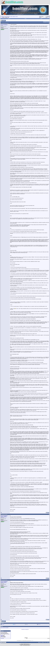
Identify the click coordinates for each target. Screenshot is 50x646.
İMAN (11, 16)
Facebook (3, 624)
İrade (3, 627)
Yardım (25, 18)
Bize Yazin (39, 642)
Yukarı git (48, 642)
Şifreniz (40, 17)
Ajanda (41, 18)
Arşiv (45, 642)
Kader (17, 16)
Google (27, 624)
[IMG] (1, 636)
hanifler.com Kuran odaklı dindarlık (6, 16)
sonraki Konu (26, 629)
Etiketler (2, 626)
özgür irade (7, 627)
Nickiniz (40, 16)
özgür (4, 627)
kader (1, 627)
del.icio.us (39, 624)
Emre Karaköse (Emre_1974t (4, 516)
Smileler (2, 635)
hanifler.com (43, 642)
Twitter (14, 624)
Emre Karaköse (4, 24)
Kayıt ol (9, 18)
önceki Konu (23, 629)
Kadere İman (14, 16)
